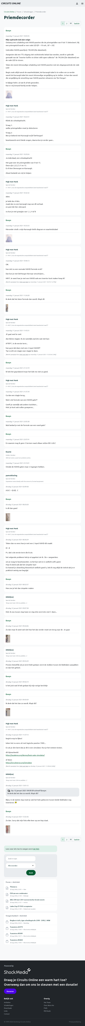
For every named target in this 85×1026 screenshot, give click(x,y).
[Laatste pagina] (71, 23)
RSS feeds (47, 1011)
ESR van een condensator (19, 893)
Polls (45, 1008)
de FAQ (36, 849)
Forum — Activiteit (13, 882)
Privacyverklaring (75, 1022)
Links (6, 1011)
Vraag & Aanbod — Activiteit (16, 916)
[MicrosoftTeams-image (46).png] (8, 517)
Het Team (47, 1002)
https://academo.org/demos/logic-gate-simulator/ (25, 755)
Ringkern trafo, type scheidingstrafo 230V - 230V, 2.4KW (30, 920)
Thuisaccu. (13, 887)
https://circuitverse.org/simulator (19, 762)
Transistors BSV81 (16, 933)
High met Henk (12, 105)
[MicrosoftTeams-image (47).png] (8, 639)
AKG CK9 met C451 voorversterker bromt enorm (27, 900)
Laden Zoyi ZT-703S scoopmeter (21, 906)
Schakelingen (8, 1005)
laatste (76, 23)
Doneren (10, 991)
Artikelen (7, 1002)
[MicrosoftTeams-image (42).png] (9, 94)
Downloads (8, 1008)
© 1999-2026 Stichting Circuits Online (17, 1022)
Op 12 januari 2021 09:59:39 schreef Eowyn (28, 790)
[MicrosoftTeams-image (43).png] (7, 308)
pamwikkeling (11, 475)
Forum (19, 12)
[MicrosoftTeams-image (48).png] (8, 712)
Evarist (8, 451)
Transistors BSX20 (16, 940)
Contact (7, 1014)
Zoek (31, 872)
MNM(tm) (10, 597)
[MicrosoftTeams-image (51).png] (8, 829)
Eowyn (8, 30)
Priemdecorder (40, 12)
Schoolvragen (28, 12)
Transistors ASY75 (16, 927)
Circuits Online (9, 12)
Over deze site (49, 1005)
